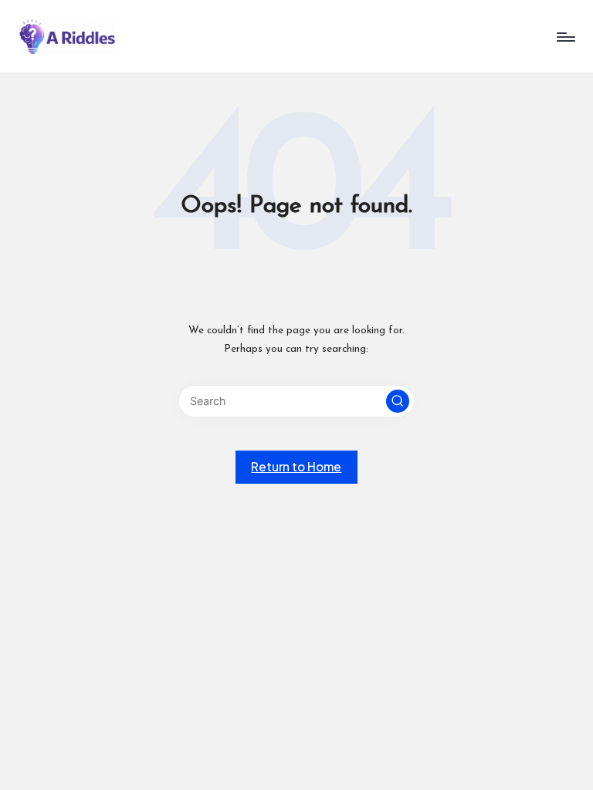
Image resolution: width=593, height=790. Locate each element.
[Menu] (565, 37)
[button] (397, 401)
